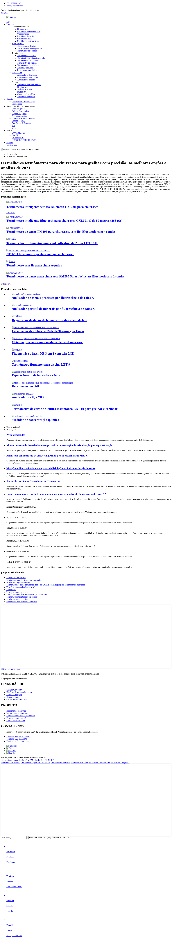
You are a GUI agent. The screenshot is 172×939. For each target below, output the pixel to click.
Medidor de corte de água (28, 41)
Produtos (10, 24)
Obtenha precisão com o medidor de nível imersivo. (47, 342)
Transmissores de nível (26, 46)
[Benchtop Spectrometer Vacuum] (27, 372)
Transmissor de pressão (27, 51)
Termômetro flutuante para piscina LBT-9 (41, 364)
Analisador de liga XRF (28, 397)
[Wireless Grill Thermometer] (10, 261)
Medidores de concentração (28, 31)
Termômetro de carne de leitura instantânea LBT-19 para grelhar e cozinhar (65, 408)
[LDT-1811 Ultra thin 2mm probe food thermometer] (11, 239)
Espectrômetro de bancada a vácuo (36, 375)
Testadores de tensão (26, 96)
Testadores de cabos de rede (29, 84)
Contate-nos (11, 145)
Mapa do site (18, 760)
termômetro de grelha (120, 762)
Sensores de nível (24, 39)
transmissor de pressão (10, 762)
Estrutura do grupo (14, 694)
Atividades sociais (19, 116)
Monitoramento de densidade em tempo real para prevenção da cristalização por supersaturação (59, 445)
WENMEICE (18, 138)
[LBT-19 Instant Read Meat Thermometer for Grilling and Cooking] (17, 405)
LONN (15, 135)
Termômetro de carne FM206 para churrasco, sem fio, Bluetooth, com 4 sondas (60, 231)
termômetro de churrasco (99, 762)
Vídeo (14, 128)
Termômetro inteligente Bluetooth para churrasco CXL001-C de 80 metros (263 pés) (64, 220)
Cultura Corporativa (20, 111)
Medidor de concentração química (35, 419)
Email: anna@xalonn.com (17, 741)
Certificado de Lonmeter (22, 123)
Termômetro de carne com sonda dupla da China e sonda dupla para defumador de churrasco (45, 585)
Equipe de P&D (18, 121)
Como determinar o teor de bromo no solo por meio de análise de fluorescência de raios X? (56, 494)
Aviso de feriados (15, 434)
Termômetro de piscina (27, 63)
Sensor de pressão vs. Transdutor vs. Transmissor (33, 481)
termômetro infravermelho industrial (21, 602)
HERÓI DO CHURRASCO (24, 140)
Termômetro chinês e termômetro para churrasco (26, 594)
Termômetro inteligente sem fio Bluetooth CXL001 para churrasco (52, 207)
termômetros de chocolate (17, 599)
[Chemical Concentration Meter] (27, 416)
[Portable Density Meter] (42, 383)
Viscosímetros (23, 34)
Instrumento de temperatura (18, 713)
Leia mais (10, 212)
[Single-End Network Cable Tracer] (35, 327)
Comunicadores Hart (26, 94)
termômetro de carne (79, 762)
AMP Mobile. (32, 760)
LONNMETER (18, 133)
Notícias (9, 142)
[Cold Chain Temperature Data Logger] (17, 316)
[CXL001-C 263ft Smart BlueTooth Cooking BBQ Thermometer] (14, 217)
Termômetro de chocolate (17, 592)
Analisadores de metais (27, 75)
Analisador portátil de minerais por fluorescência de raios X (53, 308)
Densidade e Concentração (23, 101)
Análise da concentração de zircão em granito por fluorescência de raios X (46, 455)
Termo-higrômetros (25, 68)
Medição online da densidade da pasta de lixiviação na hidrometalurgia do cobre (50, 468)
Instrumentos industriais (16, 711)
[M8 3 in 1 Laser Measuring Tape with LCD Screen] (17, 350)
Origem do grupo (19, 113)
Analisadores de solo (26, 80)
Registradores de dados (27, 70)
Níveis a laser (23, 87)
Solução (9, 99)
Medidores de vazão (25, 36)
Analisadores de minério (27, 77)
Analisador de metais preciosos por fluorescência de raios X (53, 297)
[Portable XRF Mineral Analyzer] (22, 305)
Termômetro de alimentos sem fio (31, 58)
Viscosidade (17, 104)
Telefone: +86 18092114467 (18, 736)
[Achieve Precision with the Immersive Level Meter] (36, 338)
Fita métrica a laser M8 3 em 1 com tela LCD (43, 353)
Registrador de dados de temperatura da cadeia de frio (49, 320)
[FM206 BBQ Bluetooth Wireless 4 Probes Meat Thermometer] (14, 228)
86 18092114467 (14, 3)
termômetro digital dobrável (18, 582)
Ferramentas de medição (16, 718)
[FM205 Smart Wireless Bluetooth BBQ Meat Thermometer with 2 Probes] (14, 273)
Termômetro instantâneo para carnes (21, 597)
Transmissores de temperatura (29, 48)
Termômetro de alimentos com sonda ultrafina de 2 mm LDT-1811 (52, 243)
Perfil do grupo (18, 109)
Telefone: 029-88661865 (16, 739)
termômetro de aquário (16, 577)
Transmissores (18, 43)
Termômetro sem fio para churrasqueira (34, 265)
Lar (7, 22)
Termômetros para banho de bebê (20, 587)
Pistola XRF (17, 72)
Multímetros (22, 92)
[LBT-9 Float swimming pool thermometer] (20, 361)
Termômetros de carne (26, 55)
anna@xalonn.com (15, 6)
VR (13, 125)
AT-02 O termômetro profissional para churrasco (40, 254)
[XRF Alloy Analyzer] (23, 394)
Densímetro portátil (25, 386)
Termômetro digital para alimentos (35, 762)
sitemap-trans (6, 760)
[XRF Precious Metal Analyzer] (26, 294)
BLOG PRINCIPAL (47, 760)
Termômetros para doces (27, 60)
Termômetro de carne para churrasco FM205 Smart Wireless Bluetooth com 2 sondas (65, 276)
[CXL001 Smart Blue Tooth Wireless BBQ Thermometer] (14, 202)
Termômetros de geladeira (28, 65)
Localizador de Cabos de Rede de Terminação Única (48, 331)
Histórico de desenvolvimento (24, 118)
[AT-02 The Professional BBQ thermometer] (28, 250)
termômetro (11, 589)
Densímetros (22, 29)
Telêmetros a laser (24, 89)
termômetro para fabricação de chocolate (23, 580)
